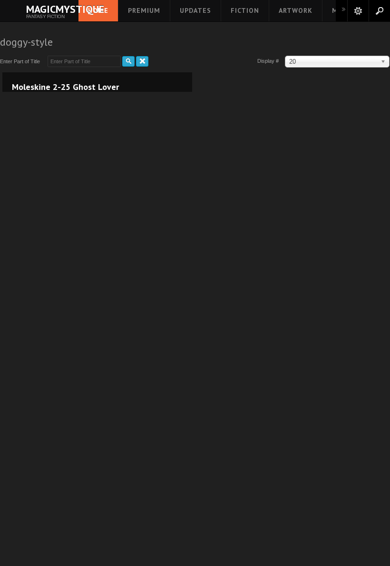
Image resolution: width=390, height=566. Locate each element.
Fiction (245, 10)
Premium (144, 10)
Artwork (295, 10)
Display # (268, 61)
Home (98, 10)
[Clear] (142, 61)
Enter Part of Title (21, 61)
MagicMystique (45, 9)
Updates (195, 10)
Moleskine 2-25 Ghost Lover (65, 87)
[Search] (128, 61)
